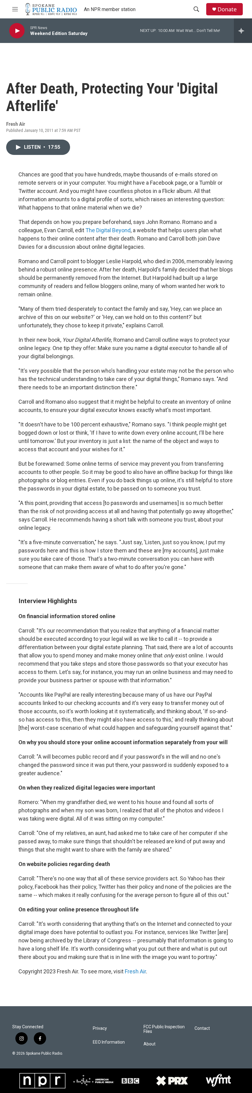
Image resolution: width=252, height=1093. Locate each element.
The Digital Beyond (108, 230)
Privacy (100, 1028)
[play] (17, 30)
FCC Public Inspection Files (164, 1029)
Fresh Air (135, 971)
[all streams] (243, 30)
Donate (227, 9)
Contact (202, 1028)
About (150, 1044)
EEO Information (109, 1042)
